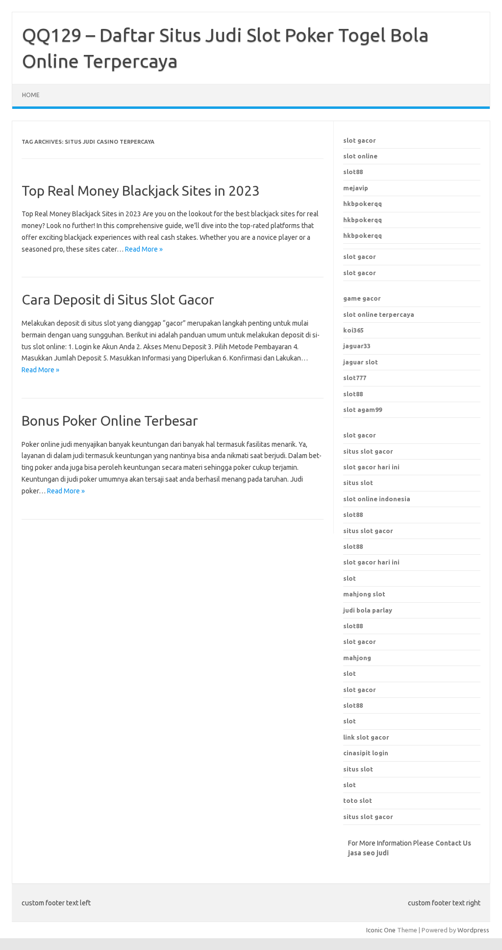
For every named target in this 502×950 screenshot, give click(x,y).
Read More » (144, 249)
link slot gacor (366, 737)
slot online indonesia (376, 498)
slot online (360, 156)
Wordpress (473, 929)
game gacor (362, 298)
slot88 (353, 171)
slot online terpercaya (378, 314)
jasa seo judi (368, 853)
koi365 (353, 330)
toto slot (357, 800)
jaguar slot (360, 362)
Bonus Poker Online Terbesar (110, 420)
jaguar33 (357, 345)
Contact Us (453, 843)
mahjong (357, 657)
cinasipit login (365, 752)
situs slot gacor (368, 451)
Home (31, 95)
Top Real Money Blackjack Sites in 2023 (141, 190)
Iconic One (381, 929)
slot (349, 673)
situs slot (358, 482)
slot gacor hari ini (371, 466)
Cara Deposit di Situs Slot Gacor (118, 299)
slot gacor (359, 140)
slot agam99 (362, 409)
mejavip (355, 187)
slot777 (354, 377)
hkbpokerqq (362, 203)
